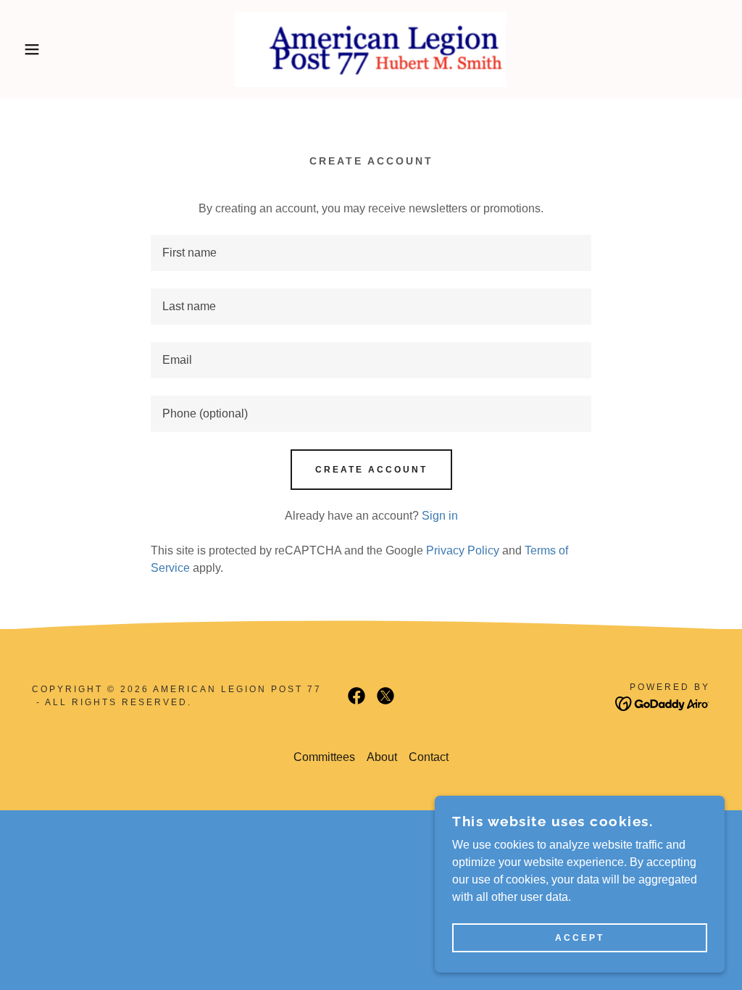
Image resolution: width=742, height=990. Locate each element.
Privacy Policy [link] (462, 550)
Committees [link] (324, 757)
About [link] (382, 757)
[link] (371, 48)
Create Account (371, 470)
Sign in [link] (440, 515)
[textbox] (371, 253)
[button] (37, 49)
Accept (579, 938)
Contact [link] (429, 757)
